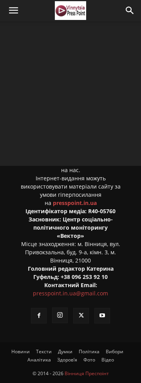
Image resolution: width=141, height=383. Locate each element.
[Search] (130, 10)
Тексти (44, 351)
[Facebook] (39, 316)
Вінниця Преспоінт (87, 373)
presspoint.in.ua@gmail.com (70, 293)
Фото (89, 359)
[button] (13, 10)
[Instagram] (60, 315)
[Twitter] (81, 316)
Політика (89, 351)
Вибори (114, 351)
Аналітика (39, 359)
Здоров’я (67, 359)
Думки (65, 351)
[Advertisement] (70, 95)
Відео (107, 359)
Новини (20, 351)
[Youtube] (102, 316)
